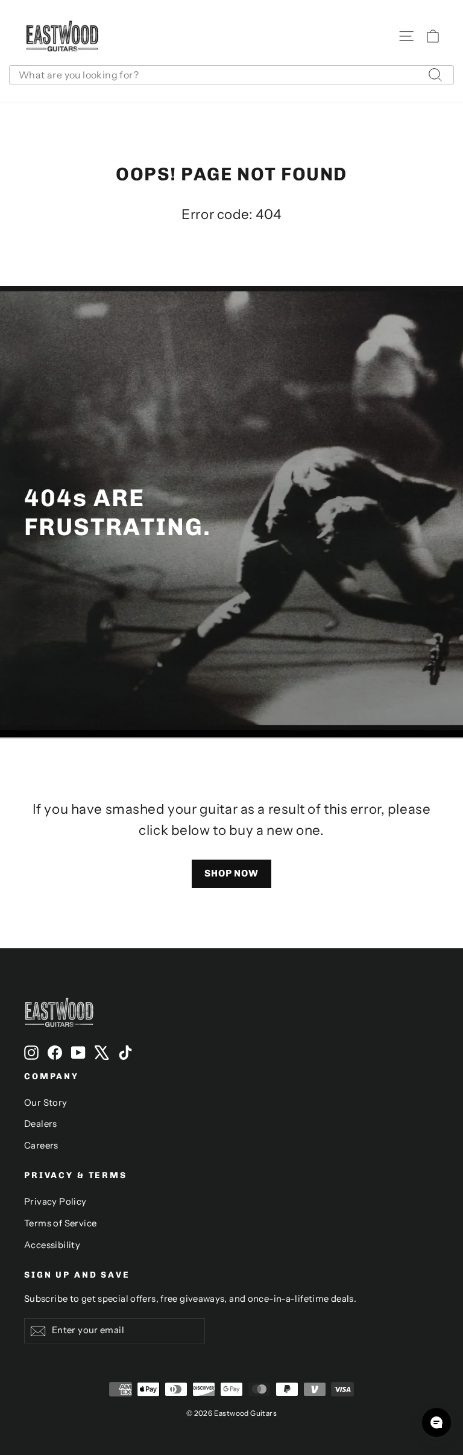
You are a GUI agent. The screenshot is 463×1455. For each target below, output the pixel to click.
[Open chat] (436, 1422)
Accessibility (52, 1245)
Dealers (40, 1123)
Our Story (46, 1102)
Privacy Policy (55, 1201)
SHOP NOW (231, 873)
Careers (41, 1145)
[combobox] (231, 74)
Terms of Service (60, 1223)
